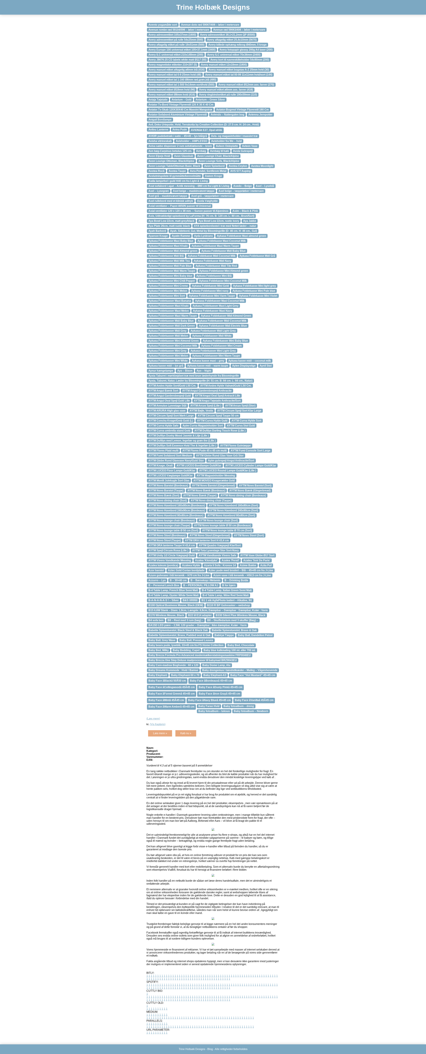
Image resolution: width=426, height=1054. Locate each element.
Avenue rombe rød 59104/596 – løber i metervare (178, 29)
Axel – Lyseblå (265, 186)
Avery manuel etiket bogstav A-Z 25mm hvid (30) (239, 69)
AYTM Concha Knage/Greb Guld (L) (170, 420)
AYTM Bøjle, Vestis (201, 410)
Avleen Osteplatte (227, 146)
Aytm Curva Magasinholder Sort (203, 425)
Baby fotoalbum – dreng (238, 706)
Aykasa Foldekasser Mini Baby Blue (225, 340)
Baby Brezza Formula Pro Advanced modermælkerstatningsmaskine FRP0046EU (199, 655)
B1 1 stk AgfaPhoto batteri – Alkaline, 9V (227, 600)
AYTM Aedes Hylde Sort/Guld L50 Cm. (172, 385)
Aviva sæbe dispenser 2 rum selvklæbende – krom (180, 146)
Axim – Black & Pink (245, 211)
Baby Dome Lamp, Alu (216, 665)
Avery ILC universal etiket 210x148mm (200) (175, 54)
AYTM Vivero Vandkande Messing (169, 560)
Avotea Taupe (177, 171)
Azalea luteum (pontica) (163, 565)
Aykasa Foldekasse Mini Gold (210, 285)
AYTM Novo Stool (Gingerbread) (210, 535)
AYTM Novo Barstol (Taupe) (165, 490)
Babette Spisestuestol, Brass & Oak (234, 630)
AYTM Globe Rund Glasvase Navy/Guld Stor (176, 460)
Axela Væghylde (207, 201)
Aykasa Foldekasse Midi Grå (257, 255)
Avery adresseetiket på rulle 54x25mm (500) (175, 39)
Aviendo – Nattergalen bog (227, 114)
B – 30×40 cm (178, 580)
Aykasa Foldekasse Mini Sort (166, 295)
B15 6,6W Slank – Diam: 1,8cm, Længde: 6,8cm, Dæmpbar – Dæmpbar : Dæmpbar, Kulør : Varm (208, 610)
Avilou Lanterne (158, 129)
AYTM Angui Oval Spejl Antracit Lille (217, 395)
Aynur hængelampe (160, 370)
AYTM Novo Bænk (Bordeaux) (206, 490)
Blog (210, 1049)
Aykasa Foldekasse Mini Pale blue (253, 290)
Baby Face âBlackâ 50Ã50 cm (167, 680)
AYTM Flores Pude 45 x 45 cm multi (204, 450)
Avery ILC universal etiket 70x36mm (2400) (233, 54)
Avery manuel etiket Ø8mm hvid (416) (171, 94)
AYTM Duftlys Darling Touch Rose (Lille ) (219, 430)
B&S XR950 (190, 600)
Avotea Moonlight (262, 166)
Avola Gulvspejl (243, 151)
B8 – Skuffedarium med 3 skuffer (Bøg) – (232, 620)
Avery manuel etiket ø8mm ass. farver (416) (226, 89)
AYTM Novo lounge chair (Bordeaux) (171, 520)
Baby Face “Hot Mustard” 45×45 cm (252, 675)
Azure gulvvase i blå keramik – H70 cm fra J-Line (178, 575)
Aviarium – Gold (182, 99)
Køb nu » (185, 733)
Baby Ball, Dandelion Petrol (255, 635)
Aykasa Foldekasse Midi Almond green (172, 250)
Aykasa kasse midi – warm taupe (207, 365)
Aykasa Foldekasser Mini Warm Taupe (216, 355)
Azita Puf (266, 565)
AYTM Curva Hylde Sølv (163, 425)
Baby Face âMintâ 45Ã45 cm (166, 700)
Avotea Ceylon (238, 166)
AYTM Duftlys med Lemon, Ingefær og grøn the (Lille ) (182, 440)
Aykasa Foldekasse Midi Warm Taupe (171, 270)
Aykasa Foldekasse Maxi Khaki (168, 245)
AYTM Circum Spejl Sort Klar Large (239, 410)
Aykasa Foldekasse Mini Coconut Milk (223, 280)
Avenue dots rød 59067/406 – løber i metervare (210, 24)
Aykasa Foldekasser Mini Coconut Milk (172, 345)
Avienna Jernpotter (260, 114)
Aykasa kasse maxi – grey (208, 360)
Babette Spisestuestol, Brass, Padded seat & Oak (179, 635)
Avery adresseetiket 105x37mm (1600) (172, 34)
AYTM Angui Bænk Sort (163, 390)
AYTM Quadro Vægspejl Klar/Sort (220, 545)
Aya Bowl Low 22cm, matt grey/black (171, 220)
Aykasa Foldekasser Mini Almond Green (173, 340)
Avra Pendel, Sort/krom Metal (208, 171)
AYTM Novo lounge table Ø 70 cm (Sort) (227, 530)
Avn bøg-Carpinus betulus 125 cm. (170, 151)
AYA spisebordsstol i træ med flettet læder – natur (225, 225)
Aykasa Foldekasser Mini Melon (168, 355)
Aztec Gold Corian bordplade (186, 570)
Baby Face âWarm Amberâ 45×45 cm (171, 706)
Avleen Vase (249, 146)
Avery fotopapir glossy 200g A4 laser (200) (246, 49)
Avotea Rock (156, 171)
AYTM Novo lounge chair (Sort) (218, 520)
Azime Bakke (248, 565)
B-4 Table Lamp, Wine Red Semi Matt (226, 595)
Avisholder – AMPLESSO (191, 141)
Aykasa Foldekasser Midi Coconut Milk (222, 320)
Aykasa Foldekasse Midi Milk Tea (169, 260)
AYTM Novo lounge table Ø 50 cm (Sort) (173, 530)
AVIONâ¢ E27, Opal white (206, 130)
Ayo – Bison (185, 370)
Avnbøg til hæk (219, 151)
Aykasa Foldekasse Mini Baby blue (170, 275)
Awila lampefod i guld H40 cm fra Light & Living (178, 181)
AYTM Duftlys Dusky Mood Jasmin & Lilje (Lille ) (178, 435)
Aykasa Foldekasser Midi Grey (167, 330)
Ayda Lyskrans (203, 235)
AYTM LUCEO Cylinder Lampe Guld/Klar (250, 465)
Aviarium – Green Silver (210, 99)
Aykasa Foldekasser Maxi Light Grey (215, 305)
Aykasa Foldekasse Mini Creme (168, 285)
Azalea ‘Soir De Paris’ (256, 560)
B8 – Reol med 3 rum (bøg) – (185, 620)
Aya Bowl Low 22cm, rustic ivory (218, 220)
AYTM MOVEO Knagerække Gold (214, 480)
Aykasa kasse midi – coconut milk (249, 360)
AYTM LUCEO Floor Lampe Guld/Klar (171, 470)
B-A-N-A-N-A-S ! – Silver (163, 600)
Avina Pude (179, 129)
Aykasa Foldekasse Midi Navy (212, 260)
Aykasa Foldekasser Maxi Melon (168, 310)
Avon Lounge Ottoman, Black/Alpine (171, 161)
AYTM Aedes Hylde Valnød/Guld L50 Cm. (225, 385)
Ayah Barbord (157, 230)
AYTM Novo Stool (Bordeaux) (167, 535)
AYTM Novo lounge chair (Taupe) (169, 525)
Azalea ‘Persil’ (230, 560)
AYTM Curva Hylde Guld (212, 420)
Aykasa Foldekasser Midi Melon (168, 335)
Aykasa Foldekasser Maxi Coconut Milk (219, 300)
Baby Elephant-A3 (214, 675)
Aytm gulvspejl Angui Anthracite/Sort (231, 460)
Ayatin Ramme (181, 235)
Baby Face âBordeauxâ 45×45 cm (211, 680)
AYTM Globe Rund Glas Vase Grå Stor (220, 455)
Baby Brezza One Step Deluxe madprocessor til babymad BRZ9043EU (192, 660)
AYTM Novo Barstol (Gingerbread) (213, 485)
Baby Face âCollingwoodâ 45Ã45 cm (171, 687)
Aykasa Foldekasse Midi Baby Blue (223, 250)
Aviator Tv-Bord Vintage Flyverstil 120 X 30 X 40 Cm (180, 104)
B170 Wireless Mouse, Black (166, 615)
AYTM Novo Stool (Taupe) (164, 540)
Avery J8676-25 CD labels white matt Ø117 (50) (177, 59)
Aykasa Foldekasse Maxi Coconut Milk (221, 240)
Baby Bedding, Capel (186, 650)
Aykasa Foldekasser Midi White (211, 335)
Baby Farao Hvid (208, 706)
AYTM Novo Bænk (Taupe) (199, 495)
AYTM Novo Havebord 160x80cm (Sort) (233, 505)
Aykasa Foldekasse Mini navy (209, 290)
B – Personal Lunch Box (163, 585)
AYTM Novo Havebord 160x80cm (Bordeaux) (176, 505)
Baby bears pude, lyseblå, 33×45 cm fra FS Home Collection (185, 645)
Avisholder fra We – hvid (226, 141)
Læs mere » (160, 733)
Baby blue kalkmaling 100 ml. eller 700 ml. (230, 650)
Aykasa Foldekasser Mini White (168, 360)
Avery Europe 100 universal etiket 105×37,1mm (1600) (181, 49)
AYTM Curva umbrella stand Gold (169, 430)
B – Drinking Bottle (236, 580)
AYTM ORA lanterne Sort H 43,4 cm (207, 540)
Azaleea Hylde (191, 565)
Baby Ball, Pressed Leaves (196, 640)
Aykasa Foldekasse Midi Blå (166, 255)
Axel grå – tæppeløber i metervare (212, 196)
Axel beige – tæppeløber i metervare (241, 191)
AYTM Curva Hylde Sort (246, 420)
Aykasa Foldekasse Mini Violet (258, 295)
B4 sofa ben (156, 620)
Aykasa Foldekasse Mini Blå (214, 275)
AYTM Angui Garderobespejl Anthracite (207, 390)
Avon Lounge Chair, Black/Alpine (218, 156)
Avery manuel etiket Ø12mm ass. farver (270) (246, 84)
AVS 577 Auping (240, 171)
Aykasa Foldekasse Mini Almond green (223, 270)
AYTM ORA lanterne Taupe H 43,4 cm (171, 545)
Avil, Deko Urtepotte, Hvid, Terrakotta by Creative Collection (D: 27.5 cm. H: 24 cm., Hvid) (203, 124)
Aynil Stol (266, 365)
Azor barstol (156, 570)
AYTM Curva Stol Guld (241, 425)
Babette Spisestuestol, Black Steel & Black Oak (178, 630)
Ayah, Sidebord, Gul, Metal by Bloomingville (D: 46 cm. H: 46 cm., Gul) (213, 230)
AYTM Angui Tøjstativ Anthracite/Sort (217, 400)
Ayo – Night (204, 370)
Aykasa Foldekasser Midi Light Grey (213, 330)
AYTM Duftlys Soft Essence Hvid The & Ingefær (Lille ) (182, 445)
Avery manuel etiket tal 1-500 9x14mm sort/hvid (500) (181, 84)
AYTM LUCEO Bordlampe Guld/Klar (199, 465)
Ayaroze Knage (158, 235)
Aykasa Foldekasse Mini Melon (167, 290)
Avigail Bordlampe (160, 119)
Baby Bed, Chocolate (240, 645)
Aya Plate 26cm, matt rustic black (169, 225)
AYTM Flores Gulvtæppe (235, 445)
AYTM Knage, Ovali (160, 465)
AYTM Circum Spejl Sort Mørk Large (171, 415)
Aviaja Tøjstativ (158, 99)
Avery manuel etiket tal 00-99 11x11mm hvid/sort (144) (238, 74)
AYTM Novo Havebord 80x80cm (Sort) (231, 515)
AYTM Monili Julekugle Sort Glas (168, 480)
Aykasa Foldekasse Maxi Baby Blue (170, 240)
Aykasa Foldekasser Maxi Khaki (168, 305)
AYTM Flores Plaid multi (163, 450)
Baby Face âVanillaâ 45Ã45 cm (254, 700)
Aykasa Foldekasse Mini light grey (254, 285)
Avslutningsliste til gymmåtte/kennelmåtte (174, 176)
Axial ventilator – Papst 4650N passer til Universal (179, 206)
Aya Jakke (249, 220)
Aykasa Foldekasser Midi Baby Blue (171, 320)
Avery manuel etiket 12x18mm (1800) (224, 64)
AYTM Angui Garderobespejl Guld (169, 395)
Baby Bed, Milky (158, 650)
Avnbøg (201, 151)
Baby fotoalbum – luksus (214, 711)
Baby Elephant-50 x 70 (185, 675)
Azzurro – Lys (157, 580)
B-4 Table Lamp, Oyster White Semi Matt (173, 595)
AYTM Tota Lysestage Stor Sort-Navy (215, 550)
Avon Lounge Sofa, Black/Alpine (218, 161)
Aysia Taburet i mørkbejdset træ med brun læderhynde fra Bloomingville (193, 375)
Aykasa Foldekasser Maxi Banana (169, 300)
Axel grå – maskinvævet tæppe (167, 196)
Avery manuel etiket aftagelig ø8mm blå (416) (176, 69)
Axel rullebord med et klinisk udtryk (170, 201)
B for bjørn (229, 585)
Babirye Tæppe (224, 635)
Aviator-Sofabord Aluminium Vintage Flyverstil (177, 114)
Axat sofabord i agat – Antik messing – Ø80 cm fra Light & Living (188, 186)
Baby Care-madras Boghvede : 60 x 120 (173, 665)
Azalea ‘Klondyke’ (206, 560)
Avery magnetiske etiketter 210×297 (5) (172, 64)
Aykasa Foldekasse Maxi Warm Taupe (215, 245)
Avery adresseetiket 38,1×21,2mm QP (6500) (227, 34)
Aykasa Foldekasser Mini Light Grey (213, 350)
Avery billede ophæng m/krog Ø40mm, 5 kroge (237, 44)
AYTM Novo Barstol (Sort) (255, 485)
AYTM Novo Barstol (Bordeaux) (168, 485)
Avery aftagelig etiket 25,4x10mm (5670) (232, 39)
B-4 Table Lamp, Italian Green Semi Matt (227, 590)
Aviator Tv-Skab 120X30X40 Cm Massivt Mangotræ (180, 109)
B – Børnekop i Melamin (205, 580)
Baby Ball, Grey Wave (161, 640)
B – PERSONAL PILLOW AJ (200, 585)
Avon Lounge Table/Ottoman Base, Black (174, 166)
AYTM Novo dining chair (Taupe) (211, 500)
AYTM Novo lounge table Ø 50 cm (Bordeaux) (222, 525)
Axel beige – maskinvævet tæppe (193, 191)
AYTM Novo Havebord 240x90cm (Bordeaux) (176, 510)
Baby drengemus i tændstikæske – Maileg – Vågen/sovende (239, 670)
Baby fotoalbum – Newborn (251, 711)
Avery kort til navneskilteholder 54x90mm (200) (239, 59)
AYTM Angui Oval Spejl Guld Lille (169, 400)
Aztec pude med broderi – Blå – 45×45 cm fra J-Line (241, 570)
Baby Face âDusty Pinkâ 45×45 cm (220, 687)
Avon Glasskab (183, 156)
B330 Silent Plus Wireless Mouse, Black (240, 615)
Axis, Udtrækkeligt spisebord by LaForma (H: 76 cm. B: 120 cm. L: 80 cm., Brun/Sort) (201, 215)
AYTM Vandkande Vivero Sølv (217, 555)
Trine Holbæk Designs (213, 7)
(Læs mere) (153, 718)
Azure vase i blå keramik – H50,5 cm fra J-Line (242, 575)
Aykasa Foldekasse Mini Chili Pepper (171, 280)
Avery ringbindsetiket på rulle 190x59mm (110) (228, 94)
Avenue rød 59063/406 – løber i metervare (239, 29)
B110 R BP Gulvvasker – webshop (228, 605)
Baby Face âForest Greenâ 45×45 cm (171, 693)
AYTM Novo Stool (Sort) (249, 535)
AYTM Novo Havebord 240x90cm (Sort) (233, 510)
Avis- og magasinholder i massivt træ (234, 136)
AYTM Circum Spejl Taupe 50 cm (218, 415)
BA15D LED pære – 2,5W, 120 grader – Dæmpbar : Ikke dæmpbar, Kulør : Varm (197, 625)
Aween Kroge (213, 176)
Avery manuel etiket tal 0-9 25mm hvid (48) (174, 74)
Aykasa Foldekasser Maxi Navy (212, 310)
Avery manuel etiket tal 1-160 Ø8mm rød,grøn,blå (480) (182, 79)
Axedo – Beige (242, 186)
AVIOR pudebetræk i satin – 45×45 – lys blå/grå (177, 136)
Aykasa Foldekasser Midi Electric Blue (223, 325)
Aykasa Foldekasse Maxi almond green (241, 235)
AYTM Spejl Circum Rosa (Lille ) (168, 550)
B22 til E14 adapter (200, 615)
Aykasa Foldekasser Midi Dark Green (171, 325)
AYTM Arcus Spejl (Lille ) (205, 405)
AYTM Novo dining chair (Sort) (167, 500)
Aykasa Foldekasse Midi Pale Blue (170, 265)
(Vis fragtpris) (157, 724)
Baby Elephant (157, 675)
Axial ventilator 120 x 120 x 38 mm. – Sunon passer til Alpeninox (188, 211)
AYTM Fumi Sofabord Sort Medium (170, 455)
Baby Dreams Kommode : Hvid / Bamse (173, 670)
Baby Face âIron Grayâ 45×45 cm (219, 693)
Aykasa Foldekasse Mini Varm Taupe (212, 295)
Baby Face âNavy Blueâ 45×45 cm (209, 700)
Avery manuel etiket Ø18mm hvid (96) (171, 89)
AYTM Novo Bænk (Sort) (163, 495)
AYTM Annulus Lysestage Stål (167, 405)
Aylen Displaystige (244, 365)
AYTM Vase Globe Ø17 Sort (257, 555)
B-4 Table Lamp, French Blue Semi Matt (173, 590)
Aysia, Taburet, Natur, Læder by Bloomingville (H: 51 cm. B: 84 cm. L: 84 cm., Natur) (200, 380)
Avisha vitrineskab (160, 141)
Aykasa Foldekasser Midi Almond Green (226, 315)
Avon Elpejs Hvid (159, 156)
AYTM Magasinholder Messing (216, 475)
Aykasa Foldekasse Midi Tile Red (216, 265)
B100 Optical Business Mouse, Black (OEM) (175, 605)
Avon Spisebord (214, 166)
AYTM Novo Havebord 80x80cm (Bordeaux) (175, 515)
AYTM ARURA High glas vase (167, 410)
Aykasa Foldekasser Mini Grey (167, 350)
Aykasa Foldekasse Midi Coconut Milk (211, 255)
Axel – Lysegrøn (158, 191)
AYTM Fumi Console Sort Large (250, 450)
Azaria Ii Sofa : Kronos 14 (220, 565)
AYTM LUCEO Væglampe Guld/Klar (170, 475)
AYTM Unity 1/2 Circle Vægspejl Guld (171, 555)
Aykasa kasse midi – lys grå (165, 365)
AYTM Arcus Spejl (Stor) (240, 405)
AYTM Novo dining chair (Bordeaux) (243, 495)
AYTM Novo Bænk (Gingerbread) (250, 490)
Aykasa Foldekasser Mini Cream (221, 345)
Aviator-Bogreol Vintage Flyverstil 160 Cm (242, 109)
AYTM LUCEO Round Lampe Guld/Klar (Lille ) (227, 470)
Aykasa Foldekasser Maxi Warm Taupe (172, 315)
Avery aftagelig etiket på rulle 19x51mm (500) (176, 44)
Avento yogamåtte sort (162, 24)
